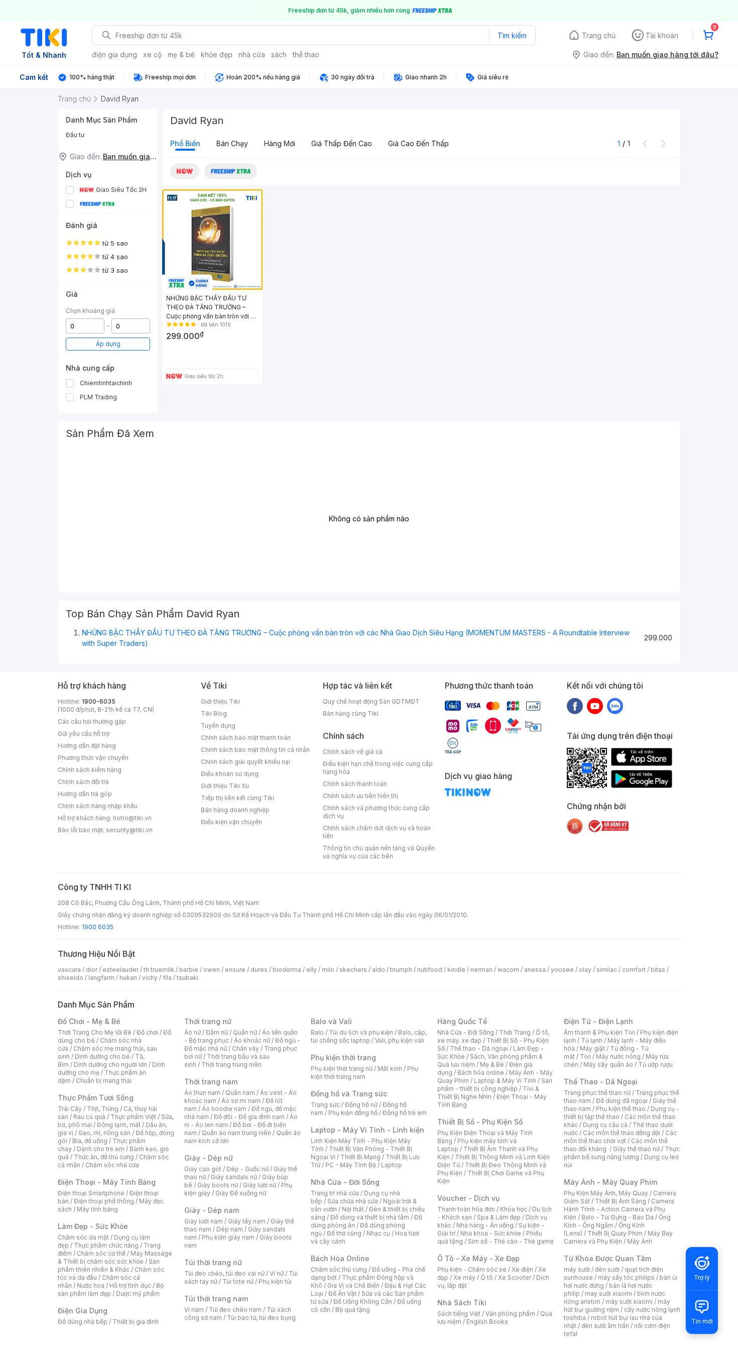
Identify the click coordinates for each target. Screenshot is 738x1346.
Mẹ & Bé (492, 1064)
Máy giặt (592, 1048)
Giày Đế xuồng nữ (240, 1193)
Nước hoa (90, 1285)
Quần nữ (245, 1032)
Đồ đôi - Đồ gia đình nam (249, 1116)
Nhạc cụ (378, 1233)
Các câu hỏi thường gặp (92, 721)
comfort (634, 969)
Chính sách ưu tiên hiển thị (360, 796)
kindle (456, 969)
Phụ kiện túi (275, 1281)
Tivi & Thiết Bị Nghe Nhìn (488, 1092)
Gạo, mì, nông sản (104, 1133)
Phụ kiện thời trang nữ (342, 1068)
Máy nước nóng (618, 1056)
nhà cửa (251, 54)
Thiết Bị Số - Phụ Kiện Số (480, 1121)
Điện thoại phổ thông (104, 1201)
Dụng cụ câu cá (605, 1125)
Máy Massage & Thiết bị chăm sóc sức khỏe (115, 1257)
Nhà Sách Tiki (461, 1302)
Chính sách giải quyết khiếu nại (245, 761)
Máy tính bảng (97, 1209)
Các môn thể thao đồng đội (621, 1133)
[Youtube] (595, 706)
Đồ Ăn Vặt (342, 1293)
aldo (378, 969)
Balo (317, 1032)
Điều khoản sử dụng (230, 773)
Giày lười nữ (259, 1185)
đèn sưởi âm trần (605, 1325)
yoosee (562, 969)
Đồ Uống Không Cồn (362, 1301)
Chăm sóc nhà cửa (112, 1165)
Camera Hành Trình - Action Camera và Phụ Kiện (619, 1209)
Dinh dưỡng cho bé (102, 1056)
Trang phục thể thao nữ (597, 1092)
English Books (487, 1321)
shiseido (70, 977)
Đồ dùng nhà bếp (82, 1321)
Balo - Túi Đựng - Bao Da (617, 1217)
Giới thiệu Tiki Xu (225, 786)
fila (167, 977)
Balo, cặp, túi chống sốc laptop (369, 1036)
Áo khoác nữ (252, 1040)
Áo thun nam (202, 1092)
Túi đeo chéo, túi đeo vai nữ (224, 1273)
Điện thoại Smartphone (91, 1193)
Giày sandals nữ (234, 1177)
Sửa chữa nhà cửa (352, 1201)
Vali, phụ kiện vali (399, 1040)
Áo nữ (192, 1032)
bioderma (287, 969)
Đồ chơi (147, 1032)
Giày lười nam (203, 1221)
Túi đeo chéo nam (235, 1309)
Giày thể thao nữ (636, 1149)
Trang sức (325, 1104)
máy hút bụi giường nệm (617, 1305)
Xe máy (464, 1277)
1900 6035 (97, 927)
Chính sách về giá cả (353, 751)
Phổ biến (185, 143)
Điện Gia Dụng (82, 1310)
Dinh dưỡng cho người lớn (110, 1064)
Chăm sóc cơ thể (101, 1253)
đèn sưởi (607, 1269)
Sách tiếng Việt (458, 1313)
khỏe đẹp (216, 54)
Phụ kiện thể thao (621, 1108)
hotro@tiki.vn (132, 818)
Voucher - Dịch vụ (468, 1198)
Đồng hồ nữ (361, 1104)
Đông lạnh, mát (119, 1125)
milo (328, 969)
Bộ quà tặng (352, 1309)
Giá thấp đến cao (341, 143)
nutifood (429, 969)
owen (211, 969)
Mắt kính (390, 1068)
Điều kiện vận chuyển (231, 822)
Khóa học (513, 1209)
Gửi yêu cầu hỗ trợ (83, 733)
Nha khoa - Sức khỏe (490, 1233)
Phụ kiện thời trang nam (364, 1072)
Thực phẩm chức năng (106, 1245)
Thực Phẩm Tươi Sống (96, 1097)
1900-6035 (98, 701)
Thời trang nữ (207, 1021)
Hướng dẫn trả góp (85, 794)
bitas (658, 969)
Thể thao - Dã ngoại (479, 1048)
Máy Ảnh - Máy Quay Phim (610, 1182)
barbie (188, 969)
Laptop (391, 1165)
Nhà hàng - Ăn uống (485, 1225)
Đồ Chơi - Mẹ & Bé (89, 1021)
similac (606, 969)
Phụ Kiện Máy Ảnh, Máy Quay (606, 1193)
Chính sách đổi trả (83, 782)
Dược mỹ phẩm (138, 1293)
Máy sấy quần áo (608, 1064)
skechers (353, 969)
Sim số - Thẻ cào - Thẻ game (511, 1241)
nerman (481, 969)
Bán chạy (232, 143)
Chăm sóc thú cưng (339, 1269)
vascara (69, 969)
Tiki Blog (214, 713)
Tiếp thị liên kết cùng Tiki (237, 798)
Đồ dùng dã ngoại (622, 1100)
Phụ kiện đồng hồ (353, 1112)
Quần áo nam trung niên (236, 1133)
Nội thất (353, 1209)
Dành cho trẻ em (101, 1149)
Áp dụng (108, 344)
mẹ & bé (181, 54)
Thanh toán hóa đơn (466, 1209)
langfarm (101, 977)
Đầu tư (75, 135)
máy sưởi (577, 1269)
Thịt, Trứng (102, 1108)
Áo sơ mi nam (241, 1100)
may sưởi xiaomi (608, 1293)
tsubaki (187, 977)
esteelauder (120, 969)
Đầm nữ (217, 1032)
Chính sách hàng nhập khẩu (98, 806)
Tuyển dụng (218, 725)
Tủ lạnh (591, 1040)
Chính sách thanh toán (355, 784)
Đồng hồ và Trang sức (349, 1093)
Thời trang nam (210, 1081)
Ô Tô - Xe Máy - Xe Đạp (478, 1258)
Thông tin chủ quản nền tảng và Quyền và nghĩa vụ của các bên (379, 852)
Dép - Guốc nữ (247, 1169)
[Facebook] (575, 706)
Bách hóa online (480, 1072)
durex (259, 969)
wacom (508, 969)
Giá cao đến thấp (418, 143)
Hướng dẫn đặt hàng (87, 745)
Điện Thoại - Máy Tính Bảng (107, 1182)
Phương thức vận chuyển (93, 757)
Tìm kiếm (512, 35)
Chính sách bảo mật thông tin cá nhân (255, 749)
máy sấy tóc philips (626, 1277)
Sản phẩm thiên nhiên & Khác (109, 1265)
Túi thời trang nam (216, 1298)
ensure (235, 969)
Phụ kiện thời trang (343, 1057)
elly (311, 969)
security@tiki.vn (129, 830)
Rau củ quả (89, 1116)
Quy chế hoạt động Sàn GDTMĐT (371, 701)
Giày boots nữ (217, 1185)
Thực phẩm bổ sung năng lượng (622, 1153)
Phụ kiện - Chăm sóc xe (472, 1269)
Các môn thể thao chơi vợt (620, 1137)
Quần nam (240, 1092)
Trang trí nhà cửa (335, 1193)
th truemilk (159, 969)
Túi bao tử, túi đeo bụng (261, 1317)
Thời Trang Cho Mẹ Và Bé (95, 1032)
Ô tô (486, 1277)
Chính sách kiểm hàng (89, 769)
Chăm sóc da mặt (83, 1237)
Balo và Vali (331, 1021)
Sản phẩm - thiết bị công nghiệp (494, 1084)
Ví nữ (277, 1273)
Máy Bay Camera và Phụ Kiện (618, 1237)
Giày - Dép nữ (208, 1158)
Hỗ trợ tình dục (130, 1285)
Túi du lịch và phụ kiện (361, 1032)
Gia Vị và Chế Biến (353, 1285)
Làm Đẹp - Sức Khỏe (93, 1226)
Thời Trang (515, 1032)
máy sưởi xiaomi (629, 1301)
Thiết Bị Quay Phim (615, 1233)
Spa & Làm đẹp (499, 1217)
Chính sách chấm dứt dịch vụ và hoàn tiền (377, 832)
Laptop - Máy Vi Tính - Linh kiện (367, 1130)
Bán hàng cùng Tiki (351, 713)
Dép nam (229, 1229)
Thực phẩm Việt (133, 1116)
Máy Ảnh (639, 1241)
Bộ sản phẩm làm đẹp (111, 1289)
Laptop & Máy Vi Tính (505, 1080)
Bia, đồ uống (89, 1141)
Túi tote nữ (238, 1281)
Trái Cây (70, 1108)
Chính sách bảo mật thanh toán (246, 737)
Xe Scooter (514, 1277)
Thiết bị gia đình (135, 1321)
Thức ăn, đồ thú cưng (104, 1157)
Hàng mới (279, 143)
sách (279, 54)
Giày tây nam (247, 1221)
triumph (401, 969)
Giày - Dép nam (211, 1210)
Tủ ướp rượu (655, 1064)
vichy (150, 977)
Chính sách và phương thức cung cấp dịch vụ (376, 812)
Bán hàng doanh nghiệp (235, 810)
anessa (535, 969)
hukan (128, 977)
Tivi (585, 1056)
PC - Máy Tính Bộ (350, 1165)
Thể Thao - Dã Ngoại (601, 1081)
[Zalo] (615, 706)
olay (585, 969)
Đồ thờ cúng (344, 1233)
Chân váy (245, 1048)
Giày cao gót (202, 1169)
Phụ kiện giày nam (228, 1237)
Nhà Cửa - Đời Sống (345, 1182)
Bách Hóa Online (340, 1258)
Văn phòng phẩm (510, 1313)
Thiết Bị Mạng (360, 1157)
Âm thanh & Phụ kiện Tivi (599, 1032)
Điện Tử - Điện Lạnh (598, 1021)
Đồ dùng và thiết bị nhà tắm (369, 1217)
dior (91, 969)
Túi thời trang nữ (213, 1262)
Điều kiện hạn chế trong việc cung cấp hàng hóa (378, 767)
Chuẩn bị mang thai (104, 1080)
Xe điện (522, 1269)
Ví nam (194, 1309)
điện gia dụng (114, 54)
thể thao (306, 54)
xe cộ (152, 54)
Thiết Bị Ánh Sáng (620, 1201)
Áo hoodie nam (224, 1108)
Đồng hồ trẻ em (405, 1112)
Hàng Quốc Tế (462, 1021)
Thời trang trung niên (231, 1064)
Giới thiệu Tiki (220, 701)
